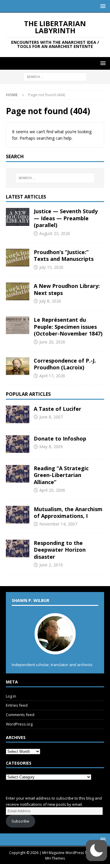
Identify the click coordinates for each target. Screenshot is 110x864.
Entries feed (17, 705)
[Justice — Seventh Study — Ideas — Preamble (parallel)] (17, 217)
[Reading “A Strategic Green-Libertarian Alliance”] (17, 474)
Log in (11, 696)
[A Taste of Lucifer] (17, 414)
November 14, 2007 (58, 524)
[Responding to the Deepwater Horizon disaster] (17, 548)
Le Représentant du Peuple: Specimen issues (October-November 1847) (68, 326)
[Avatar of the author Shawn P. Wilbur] (55, 648)
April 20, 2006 (52, 490)
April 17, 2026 (52, 375)
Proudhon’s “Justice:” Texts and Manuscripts (64, 255)
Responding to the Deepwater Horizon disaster (60, 549)
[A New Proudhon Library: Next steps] (17, 291)
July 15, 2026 (51, 267)
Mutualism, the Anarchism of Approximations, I (68, 512)
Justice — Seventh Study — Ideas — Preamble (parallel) (66, 218)
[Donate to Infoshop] (17, 444)
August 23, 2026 (54, 233)
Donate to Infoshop (60, 438)
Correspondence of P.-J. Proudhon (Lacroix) (65, 364)
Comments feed (20, 714)
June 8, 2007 (51, 417)
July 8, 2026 (50, 301)
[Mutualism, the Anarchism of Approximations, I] (17, 514)
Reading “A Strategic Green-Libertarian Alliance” (61, 475)
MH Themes (55, 858)
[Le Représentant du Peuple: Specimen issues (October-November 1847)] (17, 325)
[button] (102, 6)
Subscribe (20, 821)
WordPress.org (19, 724)
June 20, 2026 (52, 342)
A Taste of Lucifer (57, 408)
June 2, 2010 (51, 565)
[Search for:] (55, 76)
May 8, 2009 (51, 446)
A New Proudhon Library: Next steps (67, 289)
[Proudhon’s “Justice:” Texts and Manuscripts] (17, 257)
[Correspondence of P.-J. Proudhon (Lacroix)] (17, 366)
